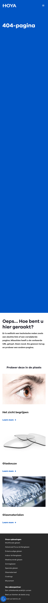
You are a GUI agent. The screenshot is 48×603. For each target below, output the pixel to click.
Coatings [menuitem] (9, 576)
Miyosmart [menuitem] (9, 581)
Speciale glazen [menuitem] (11, 568)
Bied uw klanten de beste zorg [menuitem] (17, 595)
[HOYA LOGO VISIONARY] (9, 5)
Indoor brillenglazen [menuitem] (13, 555)
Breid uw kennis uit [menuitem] (13, 599)
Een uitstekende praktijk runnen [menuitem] (18, 590)
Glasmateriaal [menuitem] (11, 572)
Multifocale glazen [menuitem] (12, 543)
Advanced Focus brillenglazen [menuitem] (17, 547)
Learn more (8, 420)
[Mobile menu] (43, 5)
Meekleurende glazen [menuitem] (13, 560)
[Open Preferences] (3, 599)
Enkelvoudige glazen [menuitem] (13, 551)
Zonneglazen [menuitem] (10, 564)
